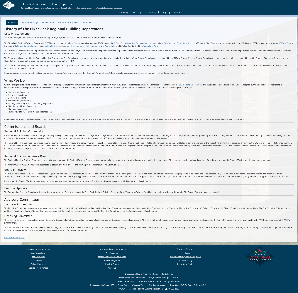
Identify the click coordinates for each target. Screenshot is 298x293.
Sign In (177, 12)
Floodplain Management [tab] (68, 22)
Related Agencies (38, 264)
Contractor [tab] (88, 22)
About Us (112, 268)
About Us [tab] (12, 22)
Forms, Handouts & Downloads (112, 256)
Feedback (185, 253)
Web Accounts (112, 253)
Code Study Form (38, 253)
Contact (121, 12)
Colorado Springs (22, 46)
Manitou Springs (50, 46)
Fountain (35, 46)
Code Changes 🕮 (112, 260)
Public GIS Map (112, 264)
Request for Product (186, 264)
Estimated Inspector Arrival (38, 249)
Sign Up (167, 12)
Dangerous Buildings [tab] (29, 22)
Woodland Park (151, 46)
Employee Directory (185, 249)
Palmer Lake (110, 46)
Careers (38, 260)
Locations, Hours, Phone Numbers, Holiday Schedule (150, 274)
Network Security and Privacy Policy (185, 256)
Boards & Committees (38, 268)
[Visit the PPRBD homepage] (9, 5)
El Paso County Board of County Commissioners (135, 43)
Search (135, 12)
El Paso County (286, 43)
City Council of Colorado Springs (178, 43)
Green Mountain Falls (80, 46)
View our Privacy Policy (14, 237)
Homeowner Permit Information (112, 249)
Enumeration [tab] (48, 22)
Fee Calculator (38, 256)
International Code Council (191, 84)
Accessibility (150, 12)
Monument (95, 46)
